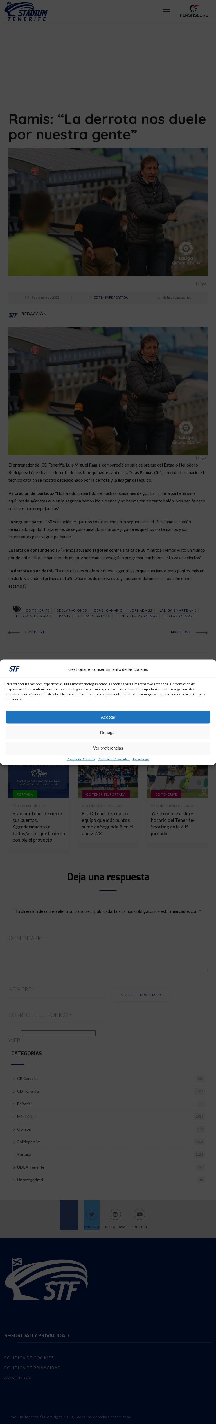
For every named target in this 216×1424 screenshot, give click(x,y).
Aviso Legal (140, 758)
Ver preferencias (108, 748)
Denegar (108, 732)
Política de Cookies (81, 758)
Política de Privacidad (114, 758)
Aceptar (108, 717)
